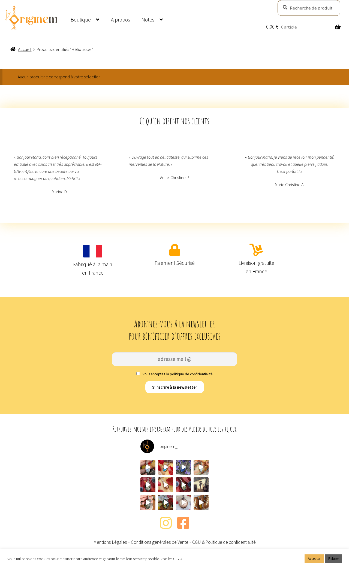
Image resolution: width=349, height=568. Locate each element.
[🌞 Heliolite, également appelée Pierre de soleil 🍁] (165, 484)
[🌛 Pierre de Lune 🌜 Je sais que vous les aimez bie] (201, 467)
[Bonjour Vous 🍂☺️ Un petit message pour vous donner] (201, 484)
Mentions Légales (110, 542)
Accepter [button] (314, 558)
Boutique (81, 19)
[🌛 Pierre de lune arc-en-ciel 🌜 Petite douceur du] (147, 467)
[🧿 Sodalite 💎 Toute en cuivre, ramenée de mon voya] (183, 467)
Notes (148, 19)
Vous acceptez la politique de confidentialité (177, 374)
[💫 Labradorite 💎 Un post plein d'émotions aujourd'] (165, 502)
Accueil (24, 49)
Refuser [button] (333, 558)
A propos (120, 19)
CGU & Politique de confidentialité (224, 542)
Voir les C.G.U (171, 558)
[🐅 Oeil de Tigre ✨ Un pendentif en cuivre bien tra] (201, 502)
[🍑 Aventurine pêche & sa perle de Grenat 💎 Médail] (183, 502)
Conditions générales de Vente (159, 542)
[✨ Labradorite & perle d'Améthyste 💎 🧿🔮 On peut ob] (183, 484)
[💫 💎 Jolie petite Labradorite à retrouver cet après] (165, 467)
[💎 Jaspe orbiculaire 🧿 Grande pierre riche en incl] (147, 484)
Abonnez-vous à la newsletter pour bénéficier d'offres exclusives (175, 330)
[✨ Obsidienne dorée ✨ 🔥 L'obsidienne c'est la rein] (147, 502)
